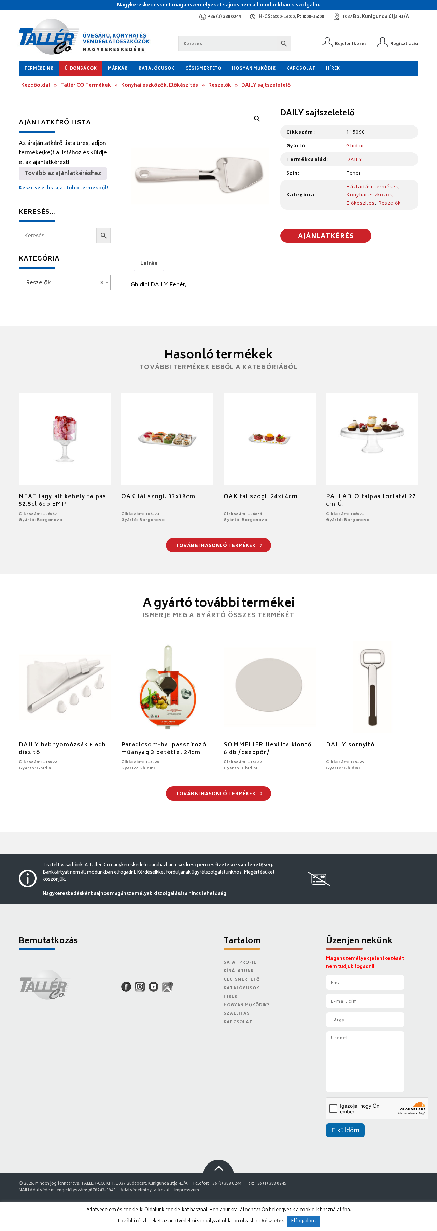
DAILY (354, 159)
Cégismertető (203, 68)
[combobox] (65, 282)
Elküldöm (345, 1131)
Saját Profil (240, 963)
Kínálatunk (239, 971)
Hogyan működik (254, 68)
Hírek (333, 68)
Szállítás (237, 1014)
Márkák (118, 68)
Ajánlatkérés (326, 236)
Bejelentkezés (351, 44)
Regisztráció (404, 44)
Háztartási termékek (372, 186)
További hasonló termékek (216, 546)
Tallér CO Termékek (85, 85)
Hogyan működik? (246, 1005)
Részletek (273, 1221)
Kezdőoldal (35, 85)
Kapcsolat (300, 68)
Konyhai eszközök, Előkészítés (159, 85)
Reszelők (219, 85)
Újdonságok (81, 68)
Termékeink (39, 68)
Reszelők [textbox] (62, 283)
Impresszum (186, 1190)
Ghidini (355, 145)
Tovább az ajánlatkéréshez (62, 173)
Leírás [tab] (148, 263)
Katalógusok (156, 68)
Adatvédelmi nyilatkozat (145, 1190)
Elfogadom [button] (303, 1222)
